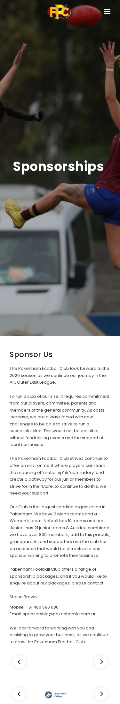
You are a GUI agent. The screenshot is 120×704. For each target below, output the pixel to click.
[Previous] (19, 661)
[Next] (100, 661)
